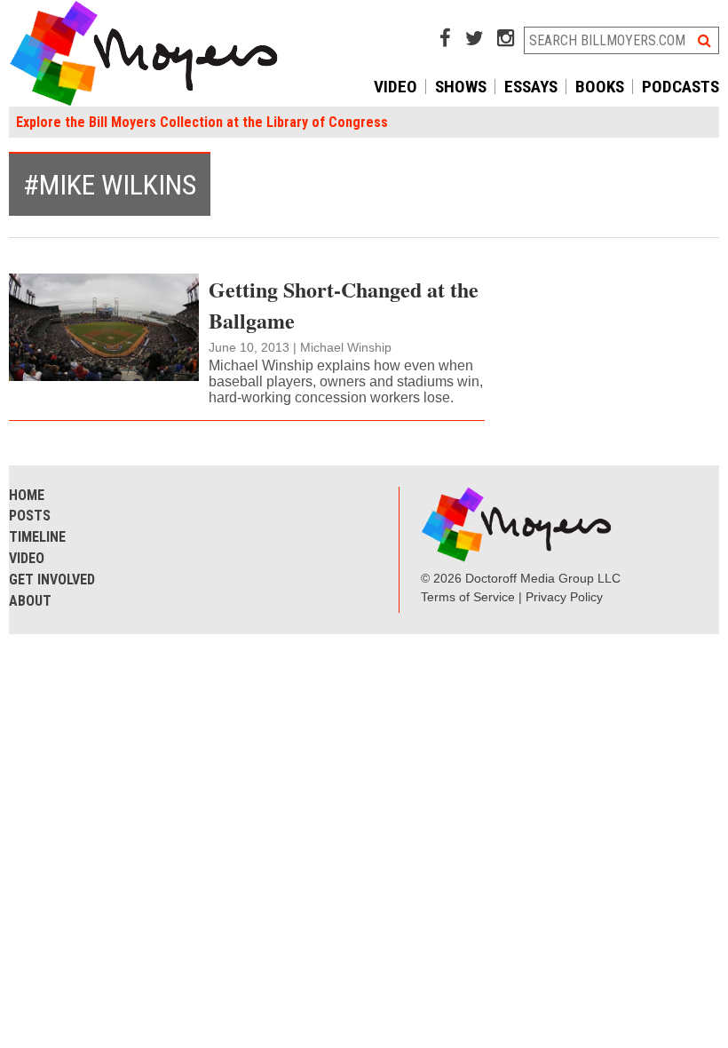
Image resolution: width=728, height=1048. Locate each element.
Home (26, 495)
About (30, 600)
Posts (30, 515)
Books (599, 86)
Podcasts (680, 86)
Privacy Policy (564, 597)
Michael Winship (346, 347)
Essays (531, 86)
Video (395, 86)
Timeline (37, 536)
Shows (461, 86)
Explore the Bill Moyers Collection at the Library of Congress (202, 122)
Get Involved (52, 579)
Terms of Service (468, 597)
